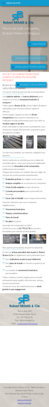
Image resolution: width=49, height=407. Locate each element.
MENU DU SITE (12, 3)
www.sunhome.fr (24, 400)
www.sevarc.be (24, 403)
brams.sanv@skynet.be (28, 323)
